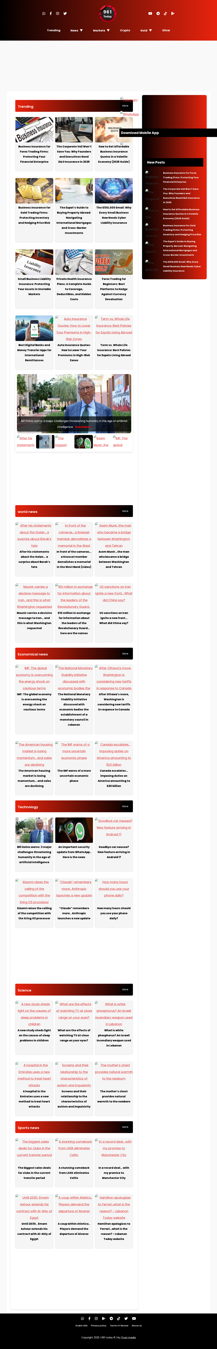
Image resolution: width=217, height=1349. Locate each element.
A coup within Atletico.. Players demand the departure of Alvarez (74, 1229)
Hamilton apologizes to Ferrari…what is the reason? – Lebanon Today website (114, 1231)
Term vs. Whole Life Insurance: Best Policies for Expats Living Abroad (114, 350)
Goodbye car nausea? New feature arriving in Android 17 (114, 852)
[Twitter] (65, 13)
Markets (99, 30)
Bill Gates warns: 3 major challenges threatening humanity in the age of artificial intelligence (34, 854)
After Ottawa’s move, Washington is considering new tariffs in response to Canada (113, 702)
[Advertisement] (108, 66)
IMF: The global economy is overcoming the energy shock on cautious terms (34, 702)
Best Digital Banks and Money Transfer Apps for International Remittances (34, 352)
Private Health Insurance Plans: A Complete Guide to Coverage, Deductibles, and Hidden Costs (74, 289)
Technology (28, 807)
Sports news (28, 1127)
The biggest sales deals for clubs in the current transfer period (34, 1173)
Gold (143, 30)
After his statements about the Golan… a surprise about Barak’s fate (34, 559)
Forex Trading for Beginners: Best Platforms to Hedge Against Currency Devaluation (113, 289)
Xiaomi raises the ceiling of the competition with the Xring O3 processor (34, 913)
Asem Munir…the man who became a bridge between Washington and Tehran (113, 559)
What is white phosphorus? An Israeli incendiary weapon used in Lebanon (114, 1038)
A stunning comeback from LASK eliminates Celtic (74, 1173)
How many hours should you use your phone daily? (114, 913)
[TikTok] (165, 13)
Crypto (125, 30)
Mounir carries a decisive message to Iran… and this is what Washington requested (34, 620)
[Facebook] (51, 13)
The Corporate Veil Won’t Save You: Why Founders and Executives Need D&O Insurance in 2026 (74, 154)
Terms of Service (119, 1325)
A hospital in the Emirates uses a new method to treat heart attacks (34, 1099)
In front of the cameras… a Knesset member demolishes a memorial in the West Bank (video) (74, 559)
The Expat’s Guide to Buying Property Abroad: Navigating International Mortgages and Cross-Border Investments (74, 220)
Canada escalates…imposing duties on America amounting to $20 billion (114, 778)
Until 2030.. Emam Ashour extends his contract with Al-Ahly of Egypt (34, 1231)
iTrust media (128, 1337)
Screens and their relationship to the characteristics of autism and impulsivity (74, 1099)
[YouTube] (150, 13)
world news (27, 511)
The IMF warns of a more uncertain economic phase (74, 776)
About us (137, 1325)
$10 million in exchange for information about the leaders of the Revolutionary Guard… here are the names (74, 623)
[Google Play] (173, 13)
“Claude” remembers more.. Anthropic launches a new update (74, 913)
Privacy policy (98, 1325)
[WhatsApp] (43, 13)
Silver (166, 30)
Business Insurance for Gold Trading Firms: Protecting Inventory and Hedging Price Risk (34, 215)
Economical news (33, 654)
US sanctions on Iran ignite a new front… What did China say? (113, 618)
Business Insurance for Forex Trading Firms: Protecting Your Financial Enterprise (34, 154)
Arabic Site (81, 1325)
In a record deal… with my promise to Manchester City (113, 1173)
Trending (53, 30)
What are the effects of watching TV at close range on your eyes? (74, 1035)
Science (24, 990)
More (125, 105)
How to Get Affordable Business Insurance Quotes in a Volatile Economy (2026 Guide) (114, 154)
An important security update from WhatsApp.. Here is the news (74, 852)
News (74, 30)
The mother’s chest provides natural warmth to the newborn (113, 1096)
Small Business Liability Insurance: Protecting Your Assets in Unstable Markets (34, 286)
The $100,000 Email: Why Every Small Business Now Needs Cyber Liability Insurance (113, 215)
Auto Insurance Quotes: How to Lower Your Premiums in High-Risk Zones (74, 352)
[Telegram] (158, 13)
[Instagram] (57, 13)
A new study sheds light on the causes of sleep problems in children (34, 1035)
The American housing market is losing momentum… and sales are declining (34, 778)
